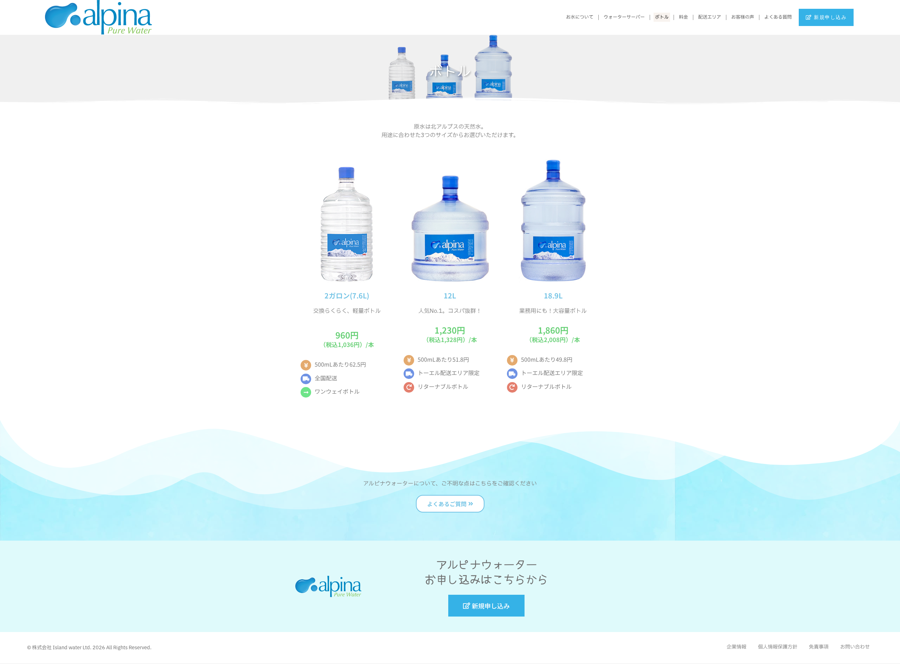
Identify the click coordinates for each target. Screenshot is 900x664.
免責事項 (819, 647)
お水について (579, 17)
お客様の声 (742, 17)
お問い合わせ (855, 647)
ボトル (662, 17)
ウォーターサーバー (624, 17)
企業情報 (736, 647)
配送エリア (709, 17)
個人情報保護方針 (777, 647)
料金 (683, 17)
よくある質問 (778, 17)
